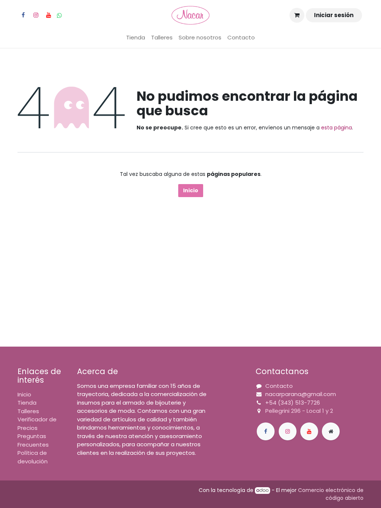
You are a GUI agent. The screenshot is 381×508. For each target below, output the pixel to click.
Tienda (26, 402)
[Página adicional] (331, 431)
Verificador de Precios (37, 423)
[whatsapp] (59, 15)
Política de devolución (32, 457)
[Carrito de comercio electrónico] (296, 15)
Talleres (28, 411)
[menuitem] (135, 37)
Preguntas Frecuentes (33, 440)
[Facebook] (23, 15)
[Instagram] (35, 15)
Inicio (190, 190)
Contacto (279, 386)
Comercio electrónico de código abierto (331, 494)
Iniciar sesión (333, 15)
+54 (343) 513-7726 (292, 402)
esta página (336, 127)
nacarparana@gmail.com (300, 394)
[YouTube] (48, 15)
